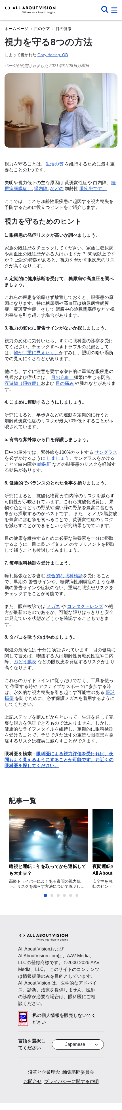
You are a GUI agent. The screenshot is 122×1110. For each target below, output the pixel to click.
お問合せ (33, 1081)
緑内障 (41, 188)
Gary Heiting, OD (52, 55)
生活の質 (54, 163)
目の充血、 (62, 377)
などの (57, 188)
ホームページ (16, 28)
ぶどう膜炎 (25, 661)
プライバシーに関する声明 (71, 1081)
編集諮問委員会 (78, 1072)
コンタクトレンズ (85, 606)
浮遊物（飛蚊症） (23, 383)
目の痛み (65, 383)
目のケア (42, 28)
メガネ (53, 606)
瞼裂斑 (44, 464)
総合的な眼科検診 (65, 575)
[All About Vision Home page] (30, 10)
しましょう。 (60, 458)
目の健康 (63, 28)
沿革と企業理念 (44, 1072)
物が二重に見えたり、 (36, 352)
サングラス (105, 452)
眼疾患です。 (93, 188)
